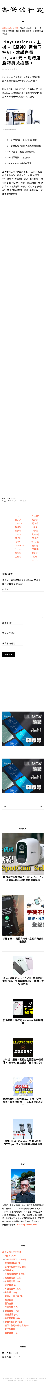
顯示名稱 (7, 622)
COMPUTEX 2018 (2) (15, 1259)
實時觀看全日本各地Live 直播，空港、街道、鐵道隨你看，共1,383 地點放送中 (23, 1101)
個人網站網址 (8, 643)
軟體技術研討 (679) (14, 1322)
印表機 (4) (9, 1270)
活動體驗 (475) (12, 1311)
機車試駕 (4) (10, 1300)
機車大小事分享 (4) (14, 1296)
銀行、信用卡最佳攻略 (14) (17, 1325)
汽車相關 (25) (11, 1307)
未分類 (13, 498)
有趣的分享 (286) (13, 1288)
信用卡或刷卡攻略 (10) (15, 1266)
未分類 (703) (11, 1292)
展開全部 (6, 1252)
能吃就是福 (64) (12, 1318)
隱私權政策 (12, 1380)
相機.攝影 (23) (11, 1314)
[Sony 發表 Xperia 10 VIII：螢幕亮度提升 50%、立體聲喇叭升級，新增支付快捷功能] (23, 974)
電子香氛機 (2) (12, 1329)
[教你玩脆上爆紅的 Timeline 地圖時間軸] (23, 1017)
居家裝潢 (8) (10, 1285)
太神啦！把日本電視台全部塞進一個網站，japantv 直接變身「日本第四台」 (23, 1061)
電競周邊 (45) (11, 1333)
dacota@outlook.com (27, 1225)
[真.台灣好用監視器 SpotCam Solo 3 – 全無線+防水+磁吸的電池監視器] (23, 874)
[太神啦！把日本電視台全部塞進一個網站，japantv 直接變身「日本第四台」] (23, 1056)
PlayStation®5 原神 (19, 501)
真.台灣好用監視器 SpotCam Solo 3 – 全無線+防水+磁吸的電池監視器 (23, 879)
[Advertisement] (23, 230)
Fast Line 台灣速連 (31, 1380)
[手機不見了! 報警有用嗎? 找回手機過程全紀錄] (23, 935)
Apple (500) (10, 1255)
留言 (5, 589)
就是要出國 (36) (12, 1281)
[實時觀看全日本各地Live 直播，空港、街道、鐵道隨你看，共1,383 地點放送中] (23, 1095)
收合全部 (17, 1252)
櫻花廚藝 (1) (10, 1303)
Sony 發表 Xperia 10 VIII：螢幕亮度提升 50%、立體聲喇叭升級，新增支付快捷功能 (23, 981)
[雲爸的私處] (23, 14)
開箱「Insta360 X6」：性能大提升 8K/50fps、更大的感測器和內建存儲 (23, 1143)
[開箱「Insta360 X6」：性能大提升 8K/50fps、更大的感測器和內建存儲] (23, 1138)
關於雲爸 (43, 1378)
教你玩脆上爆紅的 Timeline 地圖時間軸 (23, 1022)
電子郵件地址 (9, 633)
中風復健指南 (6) (13, 1263)
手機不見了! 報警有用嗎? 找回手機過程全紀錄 (23, 940)
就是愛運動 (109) (13, 1277)
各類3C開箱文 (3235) (15, 1274)
